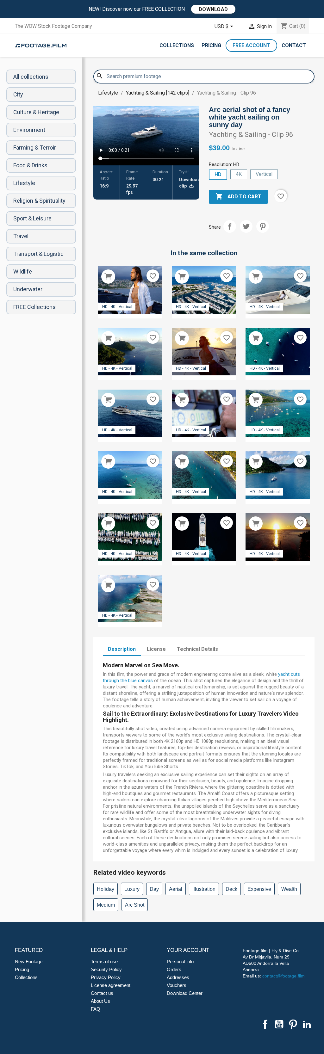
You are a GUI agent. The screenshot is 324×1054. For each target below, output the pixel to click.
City (18, 94)
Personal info (180, 961)
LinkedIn (307, 1024)
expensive (259, 889)
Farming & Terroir (34, 147)
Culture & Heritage (36, 112)
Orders (174, 969)
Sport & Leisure (32, 218)
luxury (132, 889)
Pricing (211, 45)
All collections (30, 76)
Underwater (27, 289)
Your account (188, 950)
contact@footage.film (283, 975)
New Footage (28, 961)
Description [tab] (122, 649)
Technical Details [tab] (197, 649)
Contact (294, 45)
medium (106, 905)
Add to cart (238, 196)
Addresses (178, 977)
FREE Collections (34, 307)
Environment (29, 129)
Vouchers (176, 985)
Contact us (102, 993)
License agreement (110, 985)
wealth (289, 889)
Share (229, 226)
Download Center (184, 993)
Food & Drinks (30, 165)
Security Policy (106, 969)
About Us (100, 1001)
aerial (175, 889)
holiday (105, 889)
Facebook (265, 1024)
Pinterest (262, 226)
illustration (203, 889)
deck (231, 889)
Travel (20, 236)
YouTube (279, 1024)
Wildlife (22, 271)
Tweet (246, 226)
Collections (176, 45)
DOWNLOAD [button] (213, 9)
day (154, 889)
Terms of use (104, 961)
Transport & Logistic (38, 253)
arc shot (134, 905)
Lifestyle (24, 183)
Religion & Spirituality (39, 200)
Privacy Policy (106, 977)
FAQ (95, 1009)
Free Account (251, 45)
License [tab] (156, 649)
